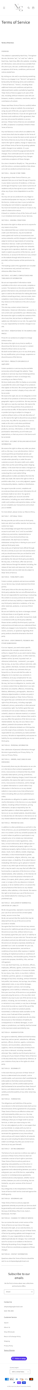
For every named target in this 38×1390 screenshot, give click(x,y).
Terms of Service (9, 1350)
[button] (4, 8)
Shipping (7, 1341)
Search (6, 1323)
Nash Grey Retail (15, 1386)
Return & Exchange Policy (12, 1336)
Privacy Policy (8, 1346)
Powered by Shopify (25, 1386)
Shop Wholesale (9, 1332)
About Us (7, 1327)
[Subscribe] (31, 1291)
